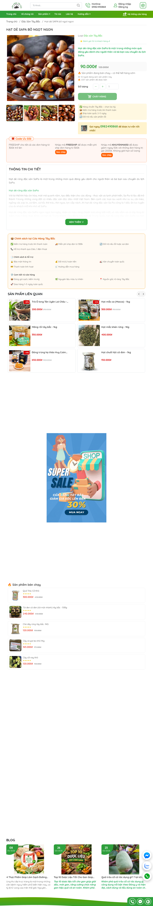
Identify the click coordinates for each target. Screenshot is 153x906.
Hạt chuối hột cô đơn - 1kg (116, 352)
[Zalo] (147, 865)
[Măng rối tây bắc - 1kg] (19, 335)
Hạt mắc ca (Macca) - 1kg (115, 301)
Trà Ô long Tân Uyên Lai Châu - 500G (50, 301)
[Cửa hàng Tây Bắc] (16, 5)
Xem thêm (75, 222)
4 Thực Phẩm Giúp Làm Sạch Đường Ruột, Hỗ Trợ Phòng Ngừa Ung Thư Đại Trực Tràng (28, 877)
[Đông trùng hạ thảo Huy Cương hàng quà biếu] (19, 360)
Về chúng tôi (27, 14)
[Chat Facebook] (140, 901)
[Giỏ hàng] (143, 5)
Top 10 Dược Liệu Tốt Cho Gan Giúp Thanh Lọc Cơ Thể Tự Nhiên (73, 877)
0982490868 (109, 126)
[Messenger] (147, 855)
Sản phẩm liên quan (25, 294)
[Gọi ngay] (132, 901)
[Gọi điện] (147, 876)
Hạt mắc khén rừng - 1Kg (115, 327)
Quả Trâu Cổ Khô (31, 590)
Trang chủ (11, 14)
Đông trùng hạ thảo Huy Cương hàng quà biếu (50, 352)
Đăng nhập (124, 3)
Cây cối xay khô (30, 657)
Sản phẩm (43, 14)
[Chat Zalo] (148, 901)
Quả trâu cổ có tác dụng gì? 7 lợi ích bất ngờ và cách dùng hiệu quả (123, 877)
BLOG (10, 840)
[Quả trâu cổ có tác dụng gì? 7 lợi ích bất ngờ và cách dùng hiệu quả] (124, 859)
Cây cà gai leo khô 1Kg (34, 640)
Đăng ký (123, 6)
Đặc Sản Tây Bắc (31, 21)
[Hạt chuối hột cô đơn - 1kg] (89, 360)
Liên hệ (69, 14)
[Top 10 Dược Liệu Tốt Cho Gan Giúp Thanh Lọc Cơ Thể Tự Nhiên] (76, 859)
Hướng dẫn (83, 14)
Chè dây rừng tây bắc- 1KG (36, 624)
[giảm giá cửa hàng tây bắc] (76, 478)
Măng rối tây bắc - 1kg (44, 327)
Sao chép (61, 152)
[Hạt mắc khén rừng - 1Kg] (89, 335)
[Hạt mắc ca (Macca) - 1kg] (89, 310)
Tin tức (57, 14)
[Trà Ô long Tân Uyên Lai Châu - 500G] (19, 310)
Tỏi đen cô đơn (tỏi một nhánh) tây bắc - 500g (45, 607)
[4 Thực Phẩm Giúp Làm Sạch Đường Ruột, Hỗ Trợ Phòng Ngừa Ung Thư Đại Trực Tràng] (29, 859)
